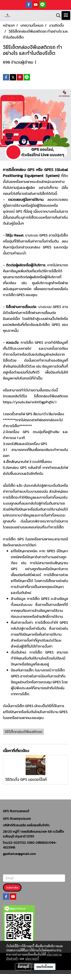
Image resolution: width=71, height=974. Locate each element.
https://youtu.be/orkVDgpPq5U (28, 402)
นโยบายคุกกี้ (32, 958)
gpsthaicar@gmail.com (19, 853)
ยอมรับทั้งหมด (44, 966)
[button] (57, 15)
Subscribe (12, 887)
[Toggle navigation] (66, 15)
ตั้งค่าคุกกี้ (23, 966)
